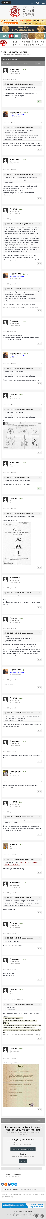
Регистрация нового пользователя (23, 1149)
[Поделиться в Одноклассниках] (5, 1184)
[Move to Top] (42, 1216)
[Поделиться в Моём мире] (15, 1184)
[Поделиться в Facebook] (9, 1184)
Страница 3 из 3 (23, 64)
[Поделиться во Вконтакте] (2, 1184)
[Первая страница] (3, 63)
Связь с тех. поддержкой (23, 1211)
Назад (7, 63)
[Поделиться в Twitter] (12, 1184)
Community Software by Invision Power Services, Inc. (23, 1216)
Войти (23, 1161)
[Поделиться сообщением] (41, 79)
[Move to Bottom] (36, 1216)
